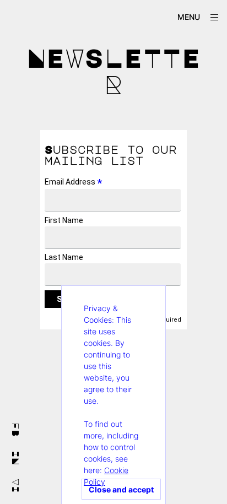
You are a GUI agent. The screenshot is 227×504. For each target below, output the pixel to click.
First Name (64, 220)
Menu (188, 16)
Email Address (73, 182)
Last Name (64, 257)
